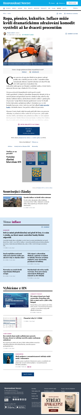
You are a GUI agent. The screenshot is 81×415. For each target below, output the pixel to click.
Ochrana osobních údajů (50, 388)
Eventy (63, 391)
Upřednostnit (35, 72)
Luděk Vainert (7, 333)
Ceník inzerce (35, 398)
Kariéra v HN (35, 396)
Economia (34, 393)
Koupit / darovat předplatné (68, 388)
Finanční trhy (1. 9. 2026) (33, 318)
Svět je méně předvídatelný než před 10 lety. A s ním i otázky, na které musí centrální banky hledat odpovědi (26, 235)
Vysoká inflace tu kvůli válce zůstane (37, 197)
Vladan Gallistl (11, 32)
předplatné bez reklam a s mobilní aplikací (30, 137)
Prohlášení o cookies (49, 391)
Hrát (30, 163)
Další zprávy (28, 374)
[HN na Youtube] (25, 399)
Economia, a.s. (14, 390)
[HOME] (4, 8)
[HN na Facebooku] (16, 399)
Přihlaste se (35, 142)
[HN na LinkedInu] (20, 399)
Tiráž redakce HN (36, 391)
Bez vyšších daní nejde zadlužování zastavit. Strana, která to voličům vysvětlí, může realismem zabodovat (21, 338)
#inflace (10, 146)
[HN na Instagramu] (18, 399)
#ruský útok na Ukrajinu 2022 (22, 146)
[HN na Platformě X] (13, 399)
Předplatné (72, 3)
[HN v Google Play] (9, 407)
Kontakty (34, 388)
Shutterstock (40, 63)
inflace (16, 222)
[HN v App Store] (20, 407)
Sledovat (24, 72)
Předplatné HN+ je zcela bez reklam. (45, 187)
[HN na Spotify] (23, 399)
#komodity (35, 146)
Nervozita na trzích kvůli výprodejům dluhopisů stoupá (12, 271)
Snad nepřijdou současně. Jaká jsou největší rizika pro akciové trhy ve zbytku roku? (14, 255)
